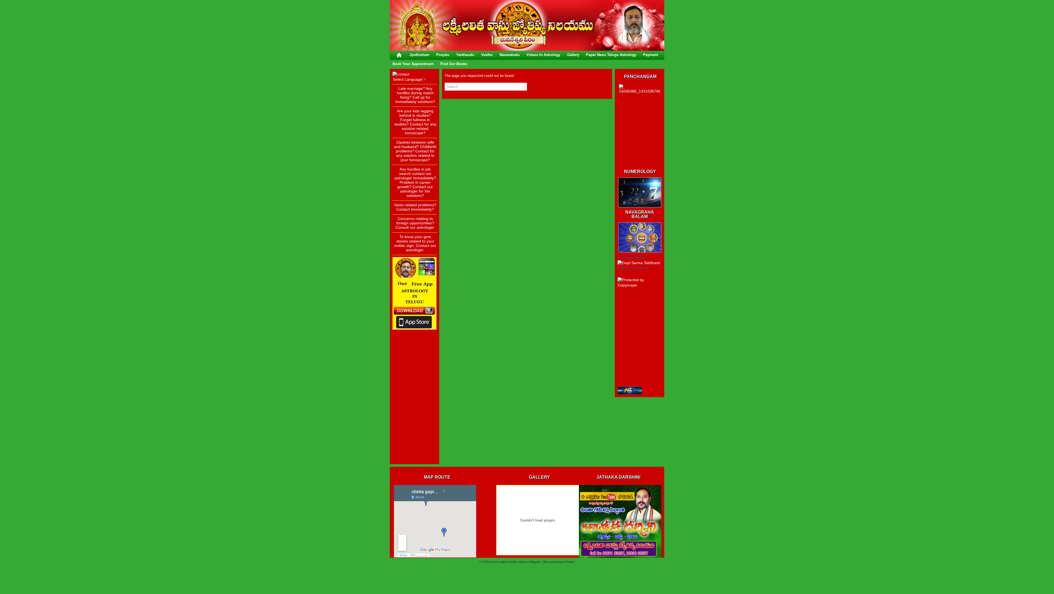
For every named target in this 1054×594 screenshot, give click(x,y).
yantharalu (465, 55)
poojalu (442, 55)
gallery (573, 55)
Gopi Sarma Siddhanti (632, 257)
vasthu (487, 55)
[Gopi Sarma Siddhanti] (639, 263)
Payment (650, 55)
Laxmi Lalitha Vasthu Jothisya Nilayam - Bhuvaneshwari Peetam (532, 562)
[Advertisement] (414, 379)
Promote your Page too (633, 268)
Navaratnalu (510, 55)
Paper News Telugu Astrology (611, 55)
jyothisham (419, 55)
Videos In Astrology (543, 55)
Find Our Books (453, 64)
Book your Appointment (413, 64)
